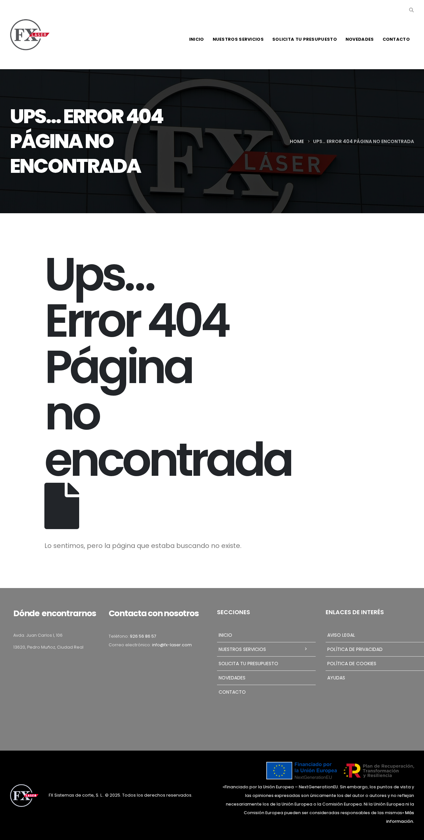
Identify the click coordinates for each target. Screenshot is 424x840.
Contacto (396, 39)
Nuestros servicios (238, 39)
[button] (411, 10)
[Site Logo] (30, 35)
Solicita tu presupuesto (304, 39)
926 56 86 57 (143, 636)
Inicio (196, 39)
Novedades (359, 39)
